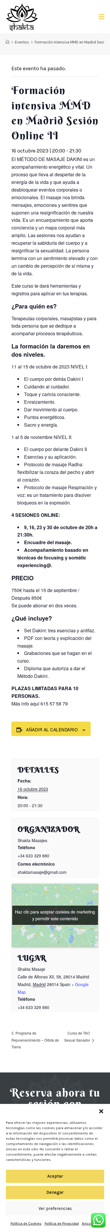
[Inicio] (7, 42)
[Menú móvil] (99, 16)
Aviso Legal (91, 1223)
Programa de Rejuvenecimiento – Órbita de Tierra (35, 1039)
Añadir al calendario (52, 730)
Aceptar (55, 1176)
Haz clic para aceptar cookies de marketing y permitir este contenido (55, 915)
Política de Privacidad (62, 1223)
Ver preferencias (55, 1208)
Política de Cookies (26, 1223)
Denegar (55, 1192)
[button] (101, 1111)
